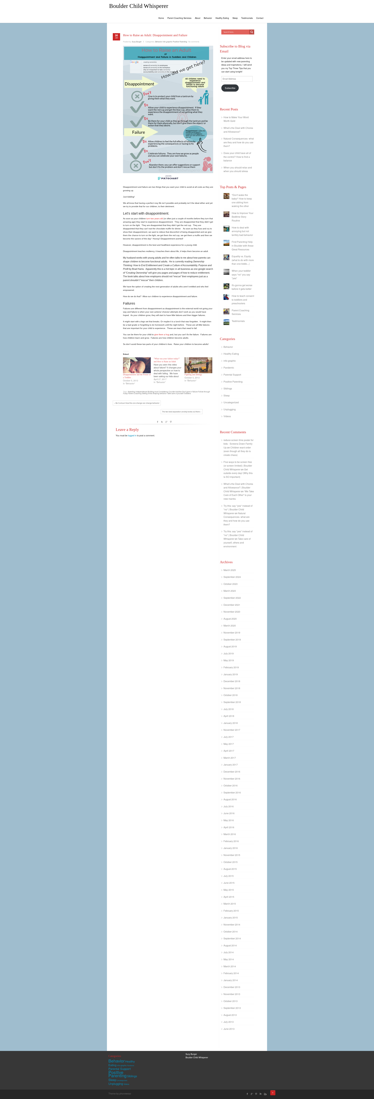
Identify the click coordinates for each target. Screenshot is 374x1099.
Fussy (125, 393)
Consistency (163, 391)
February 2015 (231, 910)
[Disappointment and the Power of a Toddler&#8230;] (137, 365)
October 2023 (231, 584)
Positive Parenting (180, 41)
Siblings (228, 388)
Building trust (153, 391)
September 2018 (232, 702)
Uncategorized (231, 402)
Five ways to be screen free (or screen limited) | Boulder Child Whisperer (238, 465)
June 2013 (229, 1028)
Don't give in (187, 391)
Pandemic (229, 367)
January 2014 (231, 980)
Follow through (204, 391)
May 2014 (229, 959)
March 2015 (230, 903)
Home (161, 18)
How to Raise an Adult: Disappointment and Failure (155, 35)
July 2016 (229, 806)
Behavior (208, 18)
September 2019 (232, 639)
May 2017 (229, 744)
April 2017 (229, 750)
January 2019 (231, 674)
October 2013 (231, 1001)
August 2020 (230, 618)
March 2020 (230, 625)
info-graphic (167, 41)
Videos (227, 416)
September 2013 (232, 1008)
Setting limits (147, 393)
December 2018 (232, 681)
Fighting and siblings (193, 374)
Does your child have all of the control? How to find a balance (237, 156)
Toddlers (187, 393)
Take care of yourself (175, 393)
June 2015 (229, 882)
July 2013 (229, 1021)
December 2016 (232, 771)
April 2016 (229, 827)
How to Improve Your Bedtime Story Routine (242, 216)
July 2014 (229, 952)
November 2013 (232, 994)
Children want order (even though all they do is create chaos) (237, 451)
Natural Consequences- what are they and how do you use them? (239, 142)
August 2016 (230, 799)
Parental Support (232, 374)
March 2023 (230, 590)
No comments (193, 41)
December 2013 (232, 987)
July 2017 (229, 737)
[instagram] (265, 1094)
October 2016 (231, 785)
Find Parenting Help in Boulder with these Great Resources (242, 245)
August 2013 (230, 1015)
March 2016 (230, 834)
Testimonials (247, 18)
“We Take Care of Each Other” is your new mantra (239, 495)
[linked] (260, 1094)
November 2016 (232, 778)
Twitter (162, 422)
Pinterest (171, 422)
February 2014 (231, 973)
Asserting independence (137, 391)
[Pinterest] (256, 1094)
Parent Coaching (135, 393)
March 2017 (230, 757)
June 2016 (229, 813)
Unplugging (230, 409)
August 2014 (230, 945)
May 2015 (229, 889)
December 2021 (232, 604)
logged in (132, 435)
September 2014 (232, 938)
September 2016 (232, 792)
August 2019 (230, 646)
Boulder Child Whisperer (138, 6)
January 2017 (231, 764)
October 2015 (231, 862)
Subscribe (230, 88)
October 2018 (231, 695)
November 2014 (232, 924)
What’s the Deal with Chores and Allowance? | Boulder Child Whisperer (238, 487)
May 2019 (229, 660)
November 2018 (232, 688)
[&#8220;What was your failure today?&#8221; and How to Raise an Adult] (169, 370)
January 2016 (231, 848)
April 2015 (229, 896)
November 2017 (232, 729)
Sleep (235, 18)
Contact (259, 18)
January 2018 (231, 723)
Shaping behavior (160, 393)
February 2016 (231, 841)
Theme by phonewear (119, 1093)
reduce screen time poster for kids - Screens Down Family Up (238, 443)
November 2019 (232, 632)
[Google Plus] (252, 1094)
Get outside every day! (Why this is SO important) (238, 473)
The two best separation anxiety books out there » (181, 411)
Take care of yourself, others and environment (237, 542)
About (197, 18)
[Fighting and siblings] (198, 365)
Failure (195, 391)
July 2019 (229, 653)
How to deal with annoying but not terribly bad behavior (242, 231)
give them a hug (161, 334)
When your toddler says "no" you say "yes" (241, 274)
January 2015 (231, 917)
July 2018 (229, 709)
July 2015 (229, 876)
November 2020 (232, 611)
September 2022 (232, 597)
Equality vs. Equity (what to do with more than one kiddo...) (243, 260)
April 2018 (229, 716)
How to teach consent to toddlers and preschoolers (243, 299)
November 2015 (232, 855)
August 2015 (230, 869)
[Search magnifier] (251, 32)
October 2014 (231, 931)
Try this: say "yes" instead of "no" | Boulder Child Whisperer (238, 509)
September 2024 (232, 577)
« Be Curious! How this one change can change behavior (136, 403)
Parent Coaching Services (179, 18)
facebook (157, 422)
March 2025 (230, 570)
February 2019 (231, 667)
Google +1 (166, 422)
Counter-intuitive (175, 391)
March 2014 (230, 966)
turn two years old (154, 218)
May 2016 (229, 820)
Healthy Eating (222, 18)
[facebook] (247, 1094)
